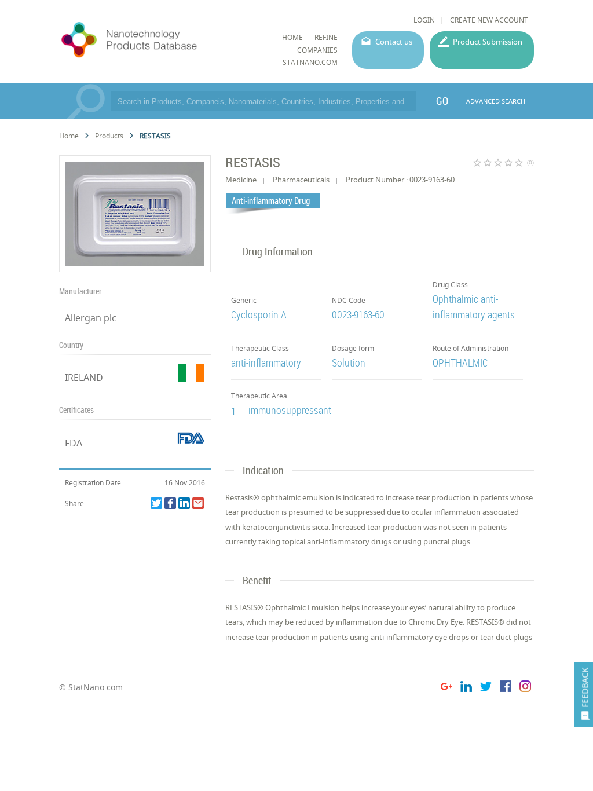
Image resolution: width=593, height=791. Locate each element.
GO (442, 101)
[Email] (198, 503)
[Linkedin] (184, 503)
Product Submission (487, 41)
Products (109, 136)
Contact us (393, 41)
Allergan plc (90, 318)
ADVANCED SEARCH (495, 101)
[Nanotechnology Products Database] (159, 40)
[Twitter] (156, 503)
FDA (73, 443)
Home (69, 136)
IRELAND (84, 377)
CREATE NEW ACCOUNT (489, 20)
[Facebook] (170, 503)
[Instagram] (525, 688)
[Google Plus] (446, 688)
